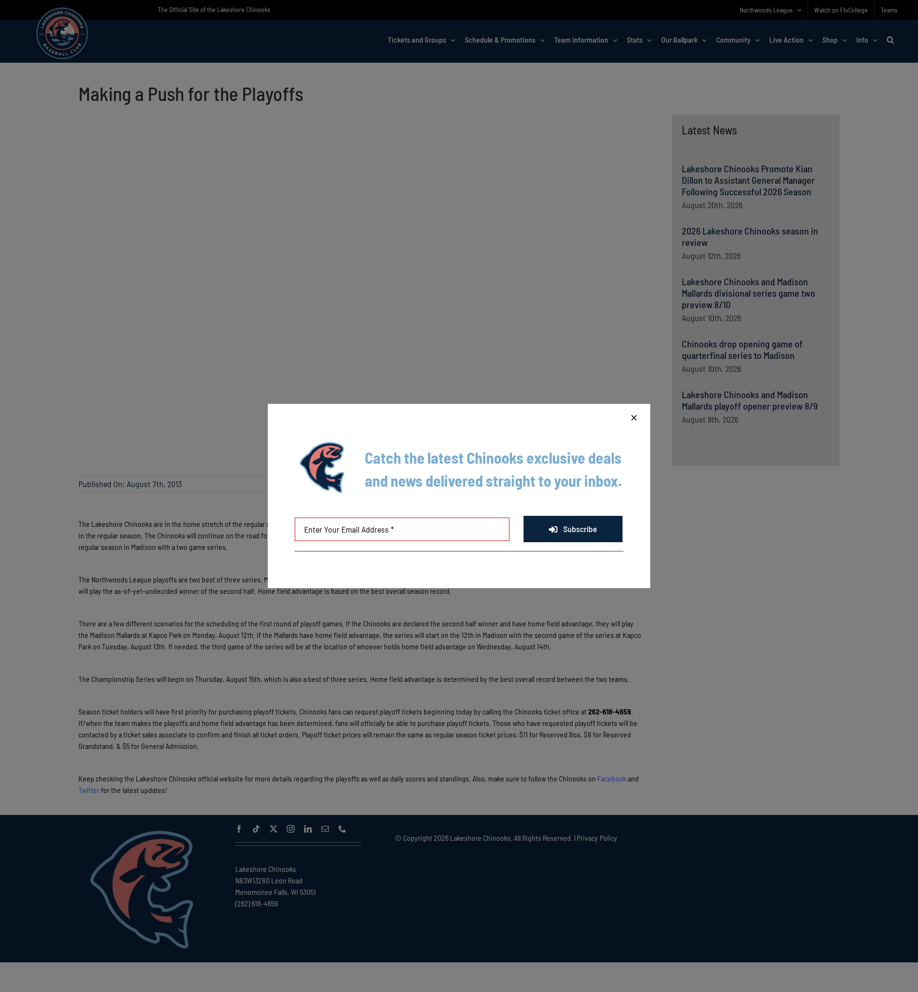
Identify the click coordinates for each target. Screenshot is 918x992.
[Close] (634, 417)
